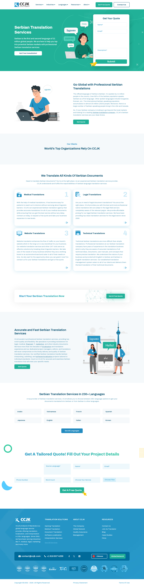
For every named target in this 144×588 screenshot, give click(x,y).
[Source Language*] (57, 466)
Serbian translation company (104, 112)
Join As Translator (109, 529)
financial (29, 344)
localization (46, 347)
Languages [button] (62, 4)
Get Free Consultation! (28, 53)
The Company (78, 526)
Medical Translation (52, 529)
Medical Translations (34, 194)
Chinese (99, 556)
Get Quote (81, 122)
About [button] (86, 4)
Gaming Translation (52, 526)
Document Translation (53, 532)
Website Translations (34, 233)
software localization (44, 357)
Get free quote (104, 5)
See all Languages (72, 431)
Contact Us (121, 5)
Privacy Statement (80, 583)
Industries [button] (50, 4)
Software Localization (53, 535)
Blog (104, 532)
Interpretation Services (53, 538)
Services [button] (39, 4)
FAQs (104, 538)
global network (117, 556)
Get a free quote (116, 296)
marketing (40, 344)
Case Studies (107, 535)
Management (78, 535)
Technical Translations (94, 233)
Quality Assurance (80, 532)
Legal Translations (92, 194)
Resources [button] (75, 4)
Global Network (79, 529)
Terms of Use (124, 583)
